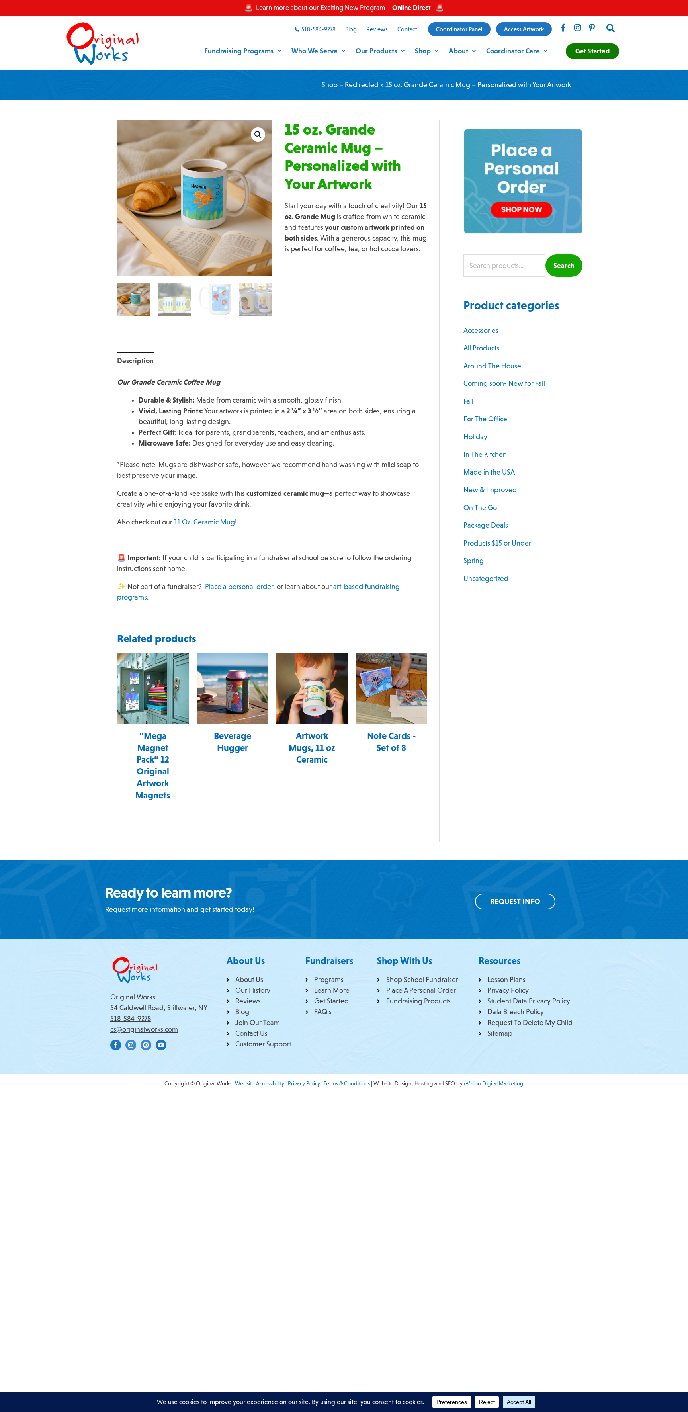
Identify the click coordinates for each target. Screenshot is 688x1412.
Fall (468, 401)
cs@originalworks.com (144, 1029)
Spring (473, 561)
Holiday (475, 437)
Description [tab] (135, 361)
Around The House (492, 366)
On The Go (480, 508)
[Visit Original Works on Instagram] (578, 28)
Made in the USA (489, 472)
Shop (423, 51)
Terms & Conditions (347, 1083)
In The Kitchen (485, 454)
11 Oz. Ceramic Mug (204, 522)
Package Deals (485, 525)
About (458, 51)
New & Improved (490, 490)
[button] (611, 28)
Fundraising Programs (239, 51)
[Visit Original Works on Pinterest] (592, 28)
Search (564, 266)
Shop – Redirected (350, 85)
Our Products (376, 51)
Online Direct (411, 8)
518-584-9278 (130, 1019)
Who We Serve (314, 51)
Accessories (480, 330)
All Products (481, 348)
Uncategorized (485, 579)
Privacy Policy (304, 1083)
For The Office (485, 419)
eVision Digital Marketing (494, 1083)
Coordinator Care (513, 51)
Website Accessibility (259, 1083)
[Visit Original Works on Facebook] (563, 28)
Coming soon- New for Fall (504, 383)
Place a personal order (239, 587)
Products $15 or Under (497, 543)
